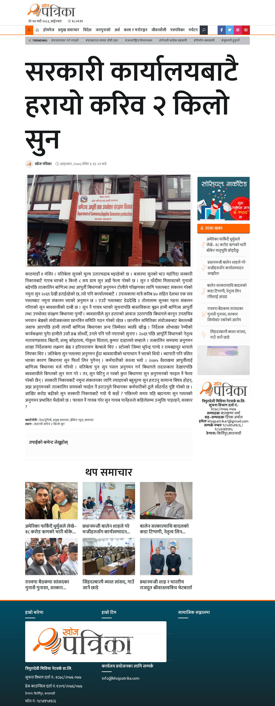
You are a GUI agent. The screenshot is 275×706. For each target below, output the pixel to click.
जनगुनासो (103, 30)
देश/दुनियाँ (45, 420)
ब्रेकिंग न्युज (76, 420)
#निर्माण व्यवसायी (204, 40)
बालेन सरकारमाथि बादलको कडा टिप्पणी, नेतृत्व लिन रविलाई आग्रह (164, 532)
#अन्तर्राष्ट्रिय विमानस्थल (138, 40)
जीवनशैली (158, 30)
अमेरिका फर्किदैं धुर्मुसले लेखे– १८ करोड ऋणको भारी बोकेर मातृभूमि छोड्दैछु (226, 244)
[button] (29, 30)
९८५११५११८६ (46, 701)
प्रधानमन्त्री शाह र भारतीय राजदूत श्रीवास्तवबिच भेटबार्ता (166, 585)
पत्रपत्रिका (177, 30)
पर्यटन (193, 30)
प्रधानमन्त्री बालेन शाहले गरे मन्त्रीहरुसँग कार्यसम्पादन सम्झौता (106, 532)
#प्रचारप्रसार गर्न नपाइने (65, 40)
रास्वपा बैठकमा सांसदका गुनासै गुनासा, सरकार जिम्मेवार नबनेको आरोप (47, 588)
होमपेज (48, 30)
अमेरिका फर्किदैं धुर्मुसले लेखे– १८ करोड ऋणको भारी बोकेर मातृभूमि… (51, 532)
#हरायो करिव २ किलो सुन (49, 424)
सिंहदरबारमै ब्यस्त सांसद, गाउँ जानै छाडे (108, 585)
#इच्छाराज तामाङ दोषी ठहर (102, 40)
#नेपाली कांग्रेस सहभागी (173, 40)
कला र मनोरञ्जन (135, 30)
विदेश (87, 30)
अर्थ (117, 30)
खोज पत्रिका (43, 164)
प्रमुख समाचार (68, 30)
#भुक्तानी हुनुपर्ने (230, 40)
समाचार (89, 420)
